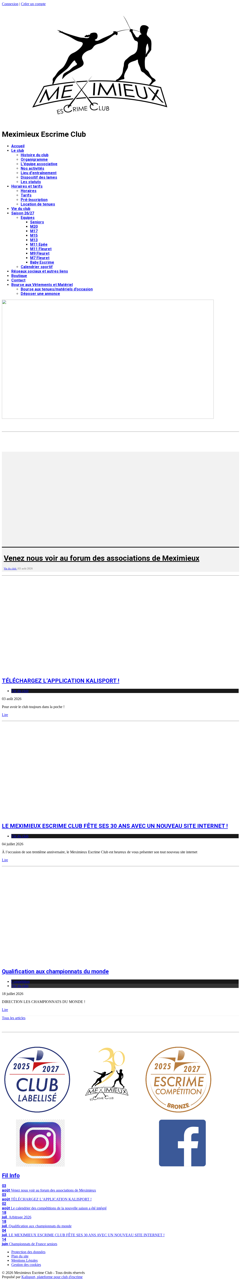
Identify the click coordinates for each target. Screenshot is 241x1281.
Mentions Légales (24, 1260)
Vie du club (20, 208)
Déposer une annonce (40, 293)
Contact (18, 280)
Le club (17, 150)
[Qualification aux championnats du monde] (84, 961)
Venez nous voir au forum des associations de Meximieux (101, 558)
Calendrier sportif (37, 267)
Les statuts (31, 182)
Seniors (37, 222)
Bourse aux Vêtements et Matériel (42, 284)
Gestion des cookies (26, 1265)
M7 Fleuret (39, 258)
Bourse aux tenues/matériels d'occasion (57, 289)
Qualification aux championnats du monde (55, 971)
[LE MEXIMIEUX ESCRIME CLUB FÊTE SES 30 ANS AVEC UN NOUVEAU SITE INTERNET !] (84, 816)
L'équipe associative (39, 164)
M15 (34, 235)
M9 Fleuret (39, 253)
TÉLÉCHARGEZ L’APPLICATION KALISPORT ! (60, 680)
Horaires (28, 191)
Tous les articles (13, 1018)
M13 (34, 240)
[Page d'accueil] (100, 123)
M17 (34, 231)
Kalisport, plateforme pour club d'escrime (52, 1277)
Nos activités (32, 168)
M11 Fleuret (41, 249)
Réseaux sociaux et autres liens (39, 271)
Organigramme (34, 159)
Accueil (17, 146)
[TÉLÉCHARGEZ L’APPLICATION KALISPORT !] (84, 671)
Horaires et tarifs (27, 186)
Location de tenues (38, 204)
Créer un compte (33, 4)
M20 (34, 226)
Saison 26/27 (22, 213)
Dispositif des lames (39, 177)
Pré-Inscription (34, 199)
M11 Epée (39, 244)
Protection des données (28, 1252)
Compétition (20, 981)
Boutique (19, 276)
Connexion (10, 4)
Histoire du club (34, 155)
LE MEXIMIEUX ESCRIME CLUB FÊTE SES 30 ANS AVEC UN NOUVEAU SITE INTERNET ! (115, 826)
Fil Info (11, 1175)
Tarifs (26, 195)
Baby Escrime (42, 262)
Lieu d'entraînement (38, 173)
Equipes (28, 217)
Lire (5, 715)
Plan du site (19, 1256)
